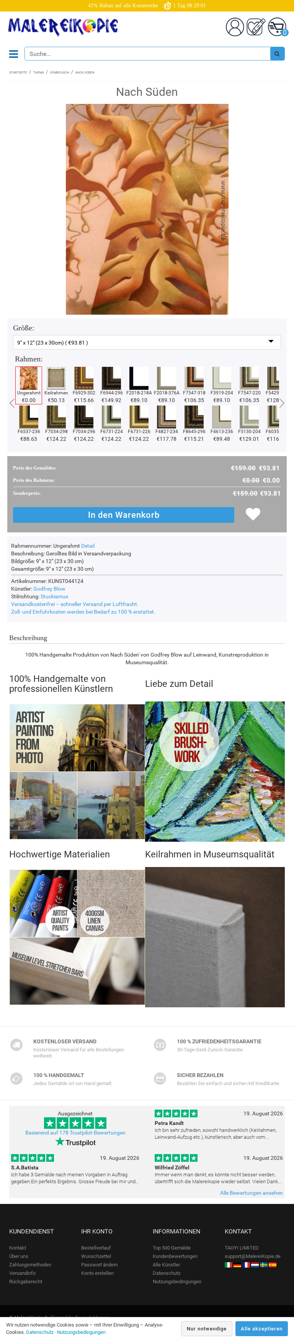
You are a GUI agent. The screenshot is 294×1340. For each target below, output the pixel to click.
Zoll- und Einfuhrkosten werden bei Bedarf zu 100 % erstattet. (83, 612)
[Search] (277, 53)
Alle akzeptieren (262, 1329)
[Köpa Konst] (264, 1265)
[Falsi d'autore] (228, 1265)
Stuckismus (54, 596)
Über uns (18, 1256)
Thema (38, 72)
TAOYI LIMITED (242, 1248)
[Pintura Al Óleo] (272, 1265)
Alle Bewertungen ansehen (251, 1193)
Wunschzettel (96, 1256)
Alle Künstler (166, 1265)
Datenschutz (166, 1273)
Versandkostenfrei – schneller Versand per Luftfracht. (75, 604)
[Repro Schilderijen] (255, 1265)
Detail (88, 546)
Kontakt (17, 1248)
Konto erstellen (97, 1273)
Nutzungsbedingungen (177, 1281)
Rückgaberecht (25, 1281)
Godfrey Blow (49, 589)
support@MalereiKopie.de (253, 1256)
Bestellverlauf (96, 1248)
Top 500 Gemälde (172, 1248)
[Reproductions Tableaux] (246, 1265)
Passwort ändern (99, 1265)
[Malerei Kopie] (237, 1265)
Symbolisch (59, 72)
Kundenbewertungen (175, 1256)
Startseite (18, 72)
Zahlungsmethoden (30, 1265)
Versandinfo (22, 1273)
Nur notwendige (207, 1329)
